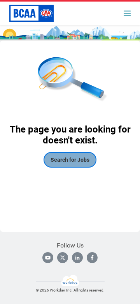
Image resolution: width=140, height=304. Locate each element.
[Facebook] (92, 257)
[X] (62, 257)
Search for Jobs (70, 160)
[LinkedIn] (77, 257)
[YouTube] (47, 257)
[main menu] (127, 13)
